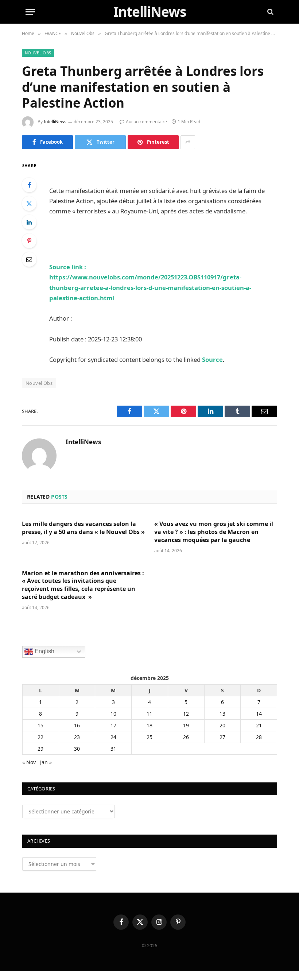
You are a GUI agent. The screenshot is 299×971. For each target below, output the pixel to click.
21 (259, 725)
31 (113, 748)
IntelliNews (55, 122)
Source (212, 359)
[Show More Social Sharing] (187, 142)
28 (259, 737)
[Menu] (30, 12)
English (43, 651)
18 (149, 725)
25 (149, 737)
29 (40, 748)
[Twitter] (29, 203)
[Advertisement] (134, 172)
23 (77, 737)
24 (113, 737)
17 (113, 725)
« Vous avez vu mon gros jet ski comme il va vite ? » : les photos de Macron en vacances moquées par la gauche (213, 532)
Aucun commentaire (146, 122)
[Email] (29, 259)
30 (77, 748)
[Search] (269, 12)
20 (222, 725)
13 (222, 713)
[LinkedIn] (29, 222)
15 (40, 725)
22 (40, 737)
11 (149, 713)
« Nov (29, 762)
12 (186, 713)
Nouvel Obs (38, 52)
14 (259, 713)
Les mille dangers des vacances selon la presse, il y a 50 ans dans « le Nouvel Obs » (83, 528)
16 (77, 725)
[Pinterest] (29, 240)
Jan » (46, 762)
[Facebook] (29, 185)
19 (186, 725)
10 (113, 713)
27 (222, 737)
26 (186, 737)
